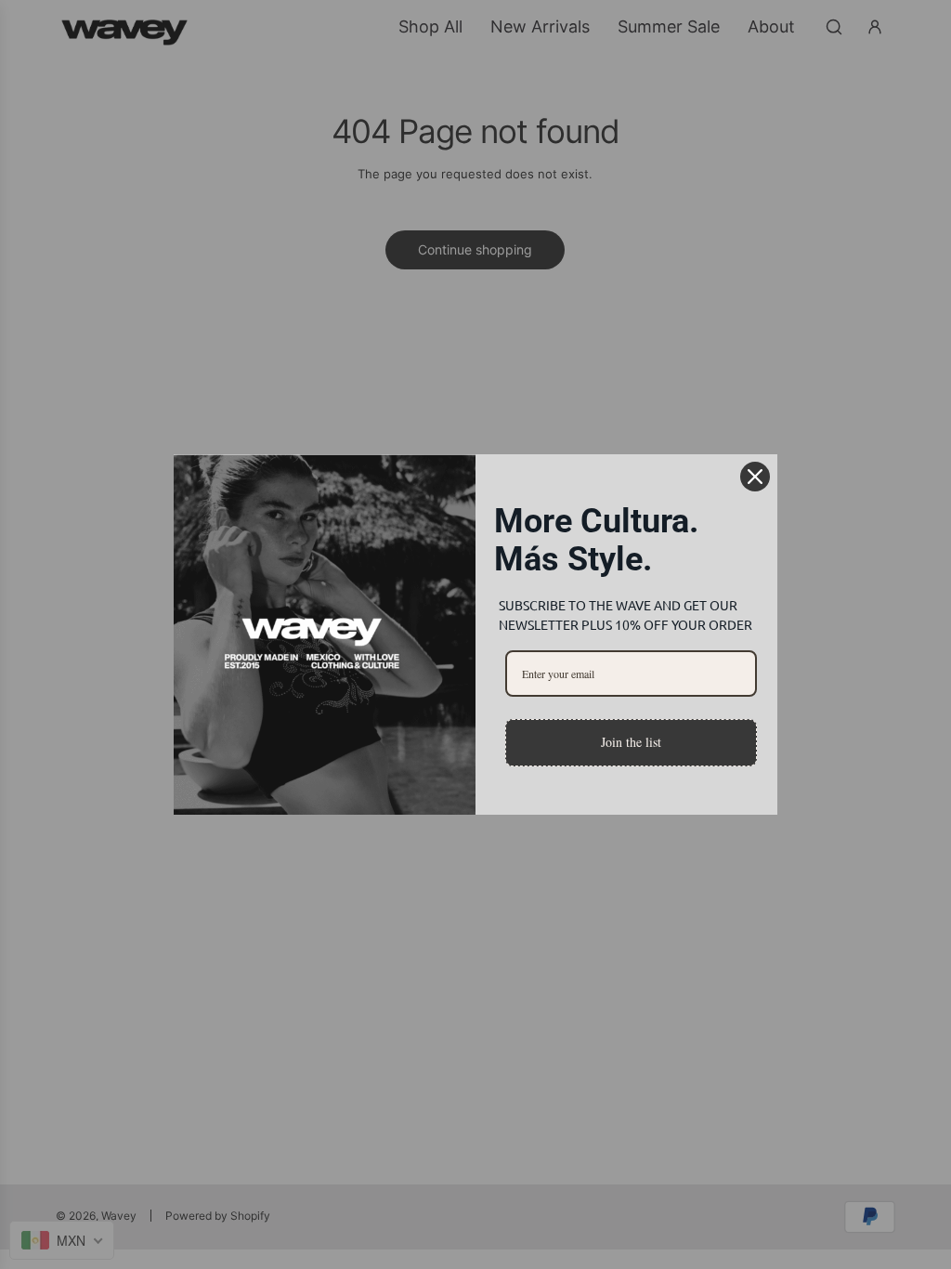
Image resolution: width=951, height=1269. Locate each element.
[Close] (755, 476)
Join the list (631, 742)
